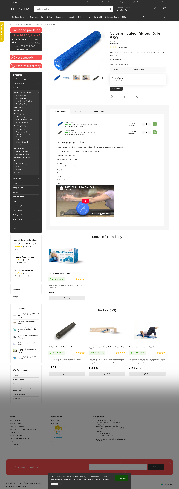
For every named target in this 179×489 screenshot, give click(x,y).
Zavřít (159, 103)
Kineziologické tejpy (19, 79)
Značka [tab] (98, 111)
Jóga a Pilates (19, 148)
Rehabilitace (17, 179)
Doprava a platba (100, 2)
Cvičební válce (19, 107)
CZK (165, 17)
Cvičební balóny (21, 164)
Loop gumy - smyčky (23, 122)
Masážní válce (21, 95)
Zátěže (18, 145)
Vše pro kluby (17, 210)
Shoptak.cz (23, 486)
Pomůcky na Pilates (22, 154)
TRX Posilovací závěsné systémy (24, 135)
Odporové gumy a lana (24, 119)
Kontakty (89, 2)
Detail (68, 298)
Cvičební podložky (20, 126)
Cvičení (15, 88)
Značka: (114, 43)
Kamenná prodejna (153, 2)
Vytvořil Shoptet (168, 484)
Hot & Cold (16, 192)
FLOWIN (17, 173)
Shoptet (13, 486)
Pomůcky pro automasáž (22, 93)
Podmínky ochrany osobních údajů (20, 438)
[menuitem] (19, 17)
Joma (14, 224)
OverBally (19, 166)
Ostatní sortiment (18, 197)
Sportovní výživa (18, 206)
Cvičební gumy (19, 114)
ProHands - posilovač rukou (23, 157)
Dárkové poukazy (18, 219)
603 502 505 (55, 420)
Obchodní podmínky (16, 435)
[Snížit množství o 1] (143, 124)
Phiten (15, 201)
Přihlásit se (156, 467)
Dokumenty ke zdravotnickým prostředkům (23, 429)
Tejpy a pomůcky (18, 83)
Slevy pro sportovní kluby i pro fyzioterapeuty (132, 2)
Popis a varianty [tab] (59, 111)
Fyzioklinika (165, 2)
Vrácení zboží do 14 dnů (17, 426)
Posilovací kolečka (22, 132)
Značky (15, 228)
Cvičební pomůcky (20, 129)
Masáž (15, 183)
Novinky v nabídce (19, 215)
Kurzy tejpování (112, 2)
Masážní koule (21, 98)
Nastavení (54, 483)
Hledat (110, 9)
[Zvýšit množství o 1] (149, 124)
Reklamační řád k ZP (16, 432)
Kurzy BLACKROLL (15, 447)
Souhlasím (122, 478)
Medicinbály (20, 169)
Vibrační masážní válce (24, 101)
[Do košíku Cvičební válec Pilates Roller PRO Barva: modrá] (155, 124)
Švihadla (19, 139)
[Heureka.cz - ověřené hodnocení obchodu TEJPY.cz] (68, 433)
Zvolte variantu (116, 89)
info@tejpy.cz (55, 423)
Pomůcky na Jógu (22, 151)
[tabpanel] (67, 271)
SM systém (18, 110)
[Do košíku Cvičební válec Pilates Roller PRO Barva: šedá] (155, 132)
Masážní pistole (21, 104)
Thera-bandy (20, 117)
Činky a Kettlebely (22, 142)
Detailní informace (116, 59)
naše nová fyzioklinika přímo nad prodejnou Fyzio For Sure (111, 440)
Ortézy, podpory (18, 188)
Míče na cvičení (19, 161)
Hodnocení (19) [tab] (80, 111)
